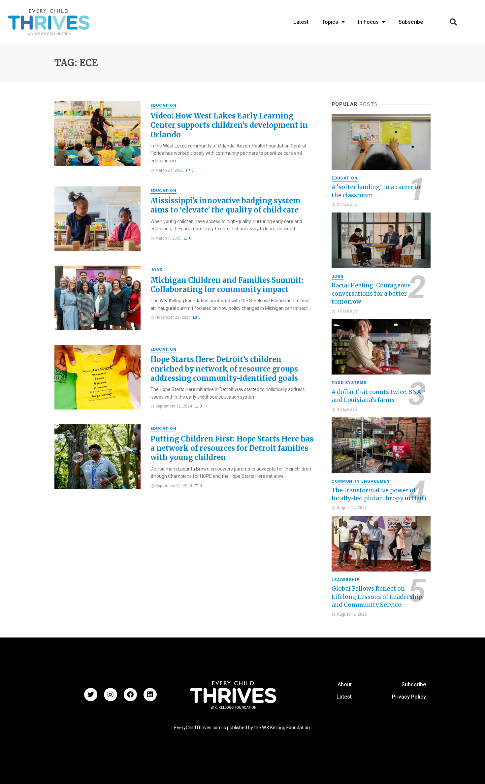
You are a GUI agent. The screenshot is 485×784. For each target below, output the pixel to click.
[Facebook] (130, 694)
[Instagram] (110, 694)
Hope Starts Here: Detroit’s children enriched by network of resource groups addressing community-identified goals (224, 369)
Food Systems (349, 382)
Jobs (156, 270)
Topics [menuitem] (330, 22)
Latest (344, 697)
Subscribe (414, 684)
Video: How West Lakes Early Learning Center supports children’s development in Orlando (229, 125)
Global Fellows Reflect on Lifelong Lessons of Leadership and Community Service (377, 596)
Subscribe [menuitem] (411, 22)
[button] (453, 22)
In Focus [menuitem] (368, 22)
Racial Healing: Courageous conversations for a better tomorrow (371, 293)
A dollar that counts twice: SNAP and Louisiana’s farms (378, 396)
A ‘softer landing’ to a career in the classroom (376, 191)
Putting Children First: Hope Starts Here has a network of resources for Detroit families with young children (231, 448)
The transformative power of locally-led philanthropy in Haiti (379, 494)
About (345, 684)
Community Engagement (362, 481)
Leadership (346, 579)
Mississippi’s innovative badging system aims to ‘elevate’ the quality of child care (225, 205)
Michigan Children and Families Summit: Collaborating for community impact (227, 285)
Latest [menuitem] (300, 22)
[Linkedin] (150, 694)
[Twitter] (90, 694)
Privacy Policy (409, 697)
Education (163, 105)
